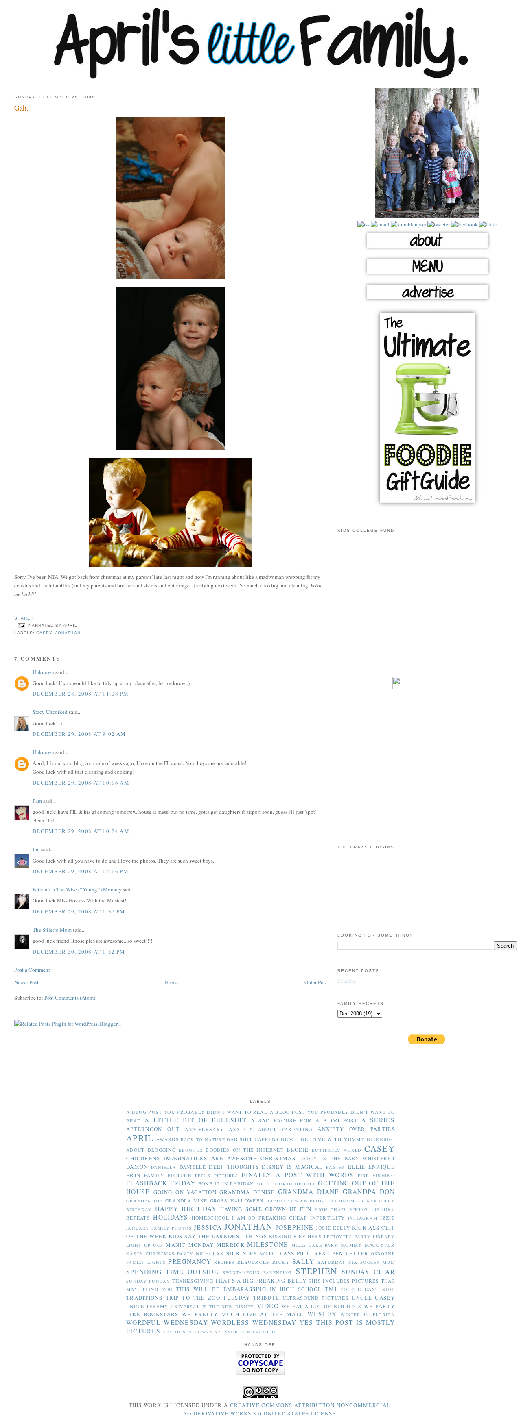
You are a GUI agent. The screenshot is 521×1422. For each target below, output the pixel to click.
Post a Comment (32, 969)
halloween (247, 1201)
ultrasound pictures (315, 1298)
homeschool (210, 1218)
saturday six (337, 1262)
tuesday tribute (251, 1297)
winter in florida (368, 1315)
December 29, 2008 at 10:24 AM (81, 831)
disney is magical (292, 1166)
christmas (278, 1158)
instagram (363, 1218)
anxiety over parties (356, 1129)
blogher (191, 1150)
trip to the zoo (193, 1297)
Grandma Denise (247, 1192)
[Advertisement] (427, 610)
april (140, 1138)
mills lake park (314, 1245)
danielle (193, 1167)
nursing (255, 1253)
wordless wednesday (253, 1322)
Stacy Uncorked (50, 711)
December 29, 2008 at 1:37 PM (79, 911)
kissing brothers (295, 1236)
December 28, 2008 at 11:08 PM (81, 693)
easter (335, 1167)
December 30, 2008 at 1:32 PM (79, 951)
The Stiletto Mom (52, 929)
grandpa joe (144, 1201)
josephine (295, 1227)
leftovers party (347, 1236)
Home (171, 982)
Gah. (21, 108)
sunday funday (148, 1281)
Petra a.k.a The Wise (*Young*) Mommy (77, 889)
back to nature (203, 1139)
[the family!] (427, 216)
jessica (208, 1227)
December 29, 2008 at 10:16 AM (81, 782)
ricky (281, 1262)
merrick (231, 1244)
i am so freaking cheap (269, 1218)
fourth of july (294, 1184)
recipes (224, 1262)
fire (363, 1175)
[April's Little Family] (260, 77)
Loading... (348, 980)
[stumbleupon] (408, 224)
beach (290, 1139)
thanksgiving (192, 1281)
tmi (331, 1289)
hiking (359, 1209)
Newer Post (26, 982)
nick (232, 1253)
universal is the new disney (212, 1306)
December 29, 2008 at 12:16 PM (81, 871)
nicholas (209, 1253)
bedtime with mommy (333, 1139)
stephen (316, 1270)
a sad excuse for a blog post (304, 1120)
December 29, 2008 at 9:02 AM (79, 733)
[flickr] (487, 224)
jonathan (67, 633)
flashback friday (161, 1183)
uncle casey (373, 1297)
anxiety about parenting (271, 1129)
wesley (322, 1314)
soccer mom (377, 1262)
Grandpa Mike (186, 1201)
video (268, 1306)
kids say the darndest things (218, 1236)
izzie (387, 1218)
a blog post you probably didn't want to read (197, 1112)
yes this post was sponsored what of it (219, 1332)
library (384, 1236)
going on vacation (185, 1192)
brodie (298, 1149)
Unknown (43, 672)
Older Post (315, 982)
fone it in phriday (226, 1184)
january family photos (159, 1228)
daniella (163, 1167)
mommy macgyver (368, 1245)
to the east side (367, 1289)
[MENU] (427, 276)
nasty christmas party (159, 1254)
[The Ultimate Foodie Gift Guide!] (427, 507)
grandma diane (308, 1191)
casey (44, 633)
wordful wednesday (167, 1322)
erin (133, 1175)
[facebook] (464, 224)
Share (22, 618)
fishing (383, 1175)
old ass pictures (297, 1253)
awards (167, 1139)
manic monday (190, 1244)
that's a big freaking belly (260, 1280)
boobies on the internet (244, 1150)
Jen (36, 849)
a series (378, 1120)
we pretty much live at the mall (243, 1314)
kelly (341, 1228)
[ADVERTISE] (427, 301)
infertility (327, 1218)
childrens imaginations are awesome (191, 1158)
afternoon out (153, 1129)
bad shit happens (253, 1139)
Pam (37, 800)
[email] (380, 224)
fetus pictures (216, 1175)
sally (303, 1261)
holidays (170, 1217)
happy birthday (186, 1209)
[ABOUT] (427, 250)
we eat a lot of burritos (321, 1306)
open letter (348, 1253)
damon (137, 1166)
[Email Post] (21, 625)
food (263, 1184)
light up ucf (144, 1245)
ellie (357, 1166)
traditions (144, 1297)
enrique (381, 1166)
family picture (167, 1175)
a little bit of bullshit (195, 1120)
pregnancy (189, 1261)
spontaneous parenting (257, 1272)
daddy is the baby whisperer (347, 1158)
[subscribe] (363, 224)
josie (323, 1228)
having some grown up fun (266, 1209)
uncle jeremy (147, 1306)
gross (219, 1201)
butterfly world (336, 1150)
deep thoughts (234, 1166)
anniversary (204, 1129)
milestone (268, 1244)
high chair (331, 1209)
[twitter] (438, 224)
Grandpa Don (369, 1191)
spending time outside (172, 1272)
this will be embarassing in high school (249, 1289)
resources (253, 1262)
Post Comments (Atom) (69, 997)
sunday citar (368, 1272)
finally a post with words (297, 1175)
